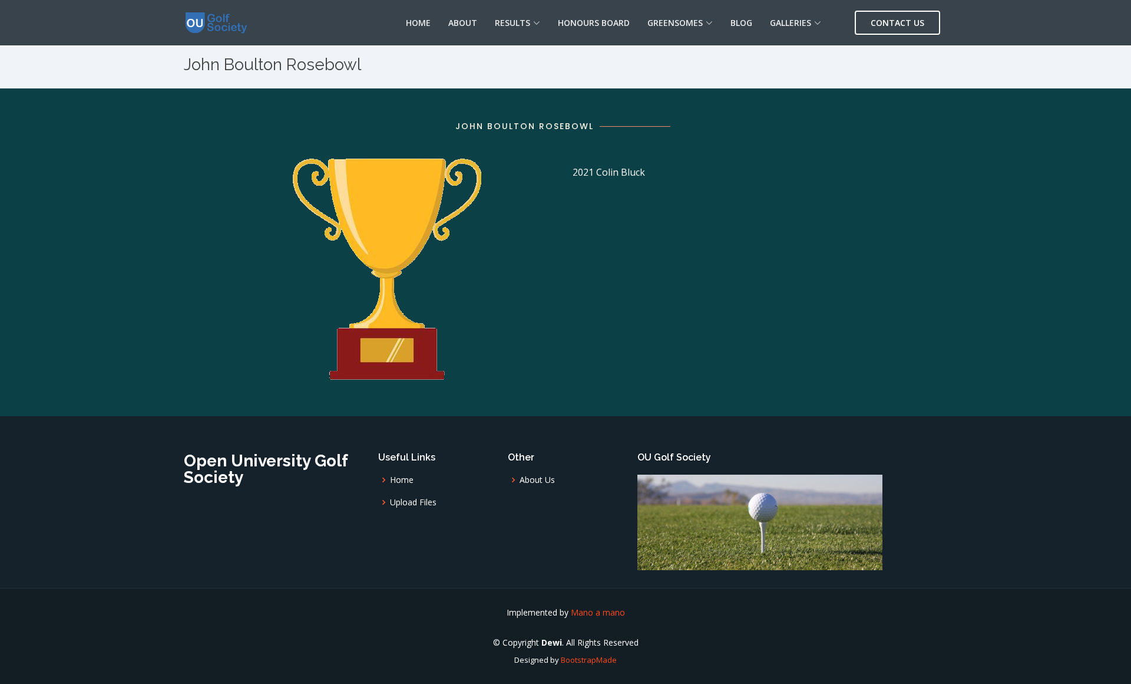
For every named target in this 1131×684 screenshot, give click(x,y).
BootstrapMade (589, 660)
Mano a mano (598, 612)
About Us (537, 480)
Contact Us (897, 22)
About (462, 22)
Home (418, 22)
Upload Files (413, 502)
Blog (741, 22)
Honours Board (594, 22)
